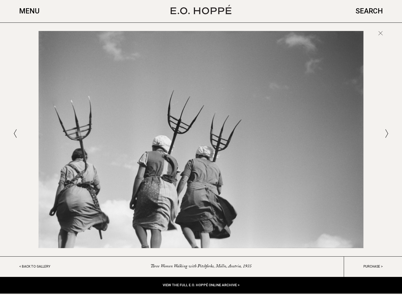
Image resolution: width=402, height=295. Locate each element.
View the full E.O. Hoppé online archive (200, 285)
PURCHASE (371, 266)
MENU (29, 11)
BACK (36, 266)
